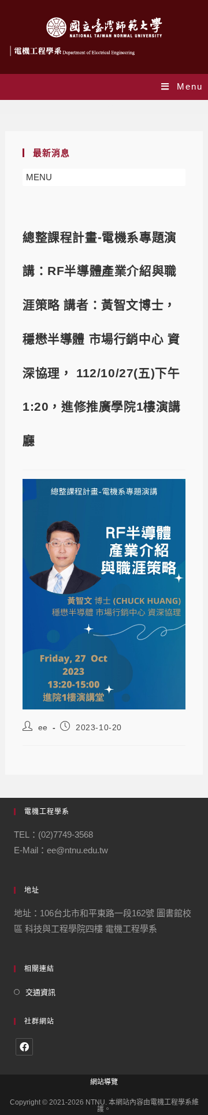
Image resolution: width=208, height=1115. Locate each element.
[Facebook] (24, 1046)
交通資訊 (40, 992)
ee (43, 727)
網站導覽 (104, 1082)
